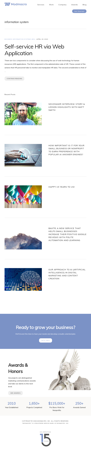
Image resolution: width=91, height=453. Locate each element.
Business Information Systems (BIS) (20, 39)
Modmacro (16, 4)
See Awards (15, 393)
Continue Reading (14, 78)
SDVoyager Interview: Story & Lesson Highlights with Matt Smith (66, 107)
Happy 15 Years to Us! (61, 187)
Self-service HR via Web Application (34, 50)
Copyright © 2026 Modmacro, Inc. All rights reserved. (45, 421)
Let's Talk (45, 340)
